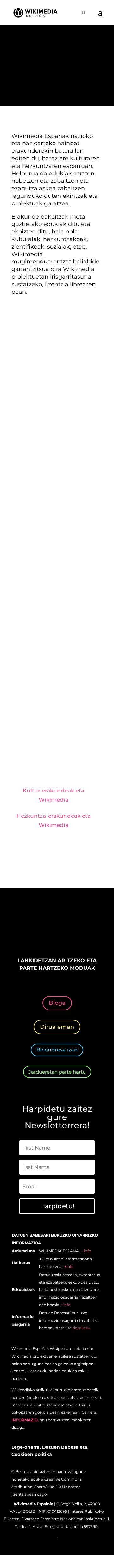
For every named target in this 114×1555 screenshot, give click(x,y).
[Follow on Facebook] (25, 929)
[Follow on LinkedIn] (63, 929)
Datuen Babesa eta (64, 1447)
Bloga (57, 1002)
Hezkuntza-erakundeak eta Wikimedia (53, 820)
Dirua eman (57, 1026)
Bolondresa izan (57, 1050)
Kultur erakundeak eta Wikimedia (53, 795)
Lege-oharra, (26, 1447)
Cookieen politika (31, 1454)
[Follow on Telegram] (89, 929)
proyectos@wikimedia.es (48, 737)
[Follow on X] (38, 929)
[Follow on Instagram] (51, 929)
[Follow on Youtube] (76, 929)
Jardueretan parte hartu (57, 1072)
